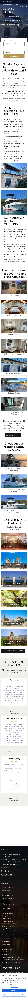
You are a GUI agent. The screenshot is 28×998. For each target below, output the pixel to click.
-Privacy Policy (5, 890)
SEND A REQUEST (12, 435)
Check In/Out (8, 40)
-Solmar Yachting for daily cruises (11, 957)
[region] (14, 985)
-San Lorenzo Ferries (7, 926)
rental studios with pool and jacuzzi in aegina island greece (11, 656)
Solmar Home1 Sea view (14, 354)
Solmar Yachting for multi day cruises (14, 511)
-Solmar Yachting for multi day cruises (12, 959)
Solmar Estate (14, 393)
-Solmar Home (5, 941)
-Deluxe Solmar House (8, 952)
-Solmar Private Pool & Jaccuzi (10, 939)
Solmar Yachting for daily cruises (14, 490)
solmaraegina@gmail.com (12, 4)
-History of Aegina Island (8, 916)
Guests (6, 49)
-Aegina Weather (6, 918)
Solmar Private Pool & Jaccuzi (14, 413)
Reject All (20, 994)
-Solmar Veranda (6, 944)
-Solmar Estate (5, 954)
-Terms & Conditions (7, 887)
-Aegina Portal (5, 929)
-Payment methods (7, 898)
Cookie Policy (14, 987)
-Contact (3, 910)
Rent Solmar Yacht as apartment (14, 469)
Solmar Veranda (14, 315)
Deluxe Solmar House (14, 374)
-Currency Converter (7, 921)
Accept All (14, 990)
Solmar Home (14, 296)
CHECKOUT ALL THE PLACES (12, 651)
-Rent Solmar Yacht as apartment (11, 962)
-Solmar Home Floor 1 (7, 949)
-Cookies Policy (5, 893)
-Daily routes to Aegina (8, 923)
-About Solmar (5, 908)
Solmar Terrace (14, 335)
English (23, 6)
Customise (7, 994)
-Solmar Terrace (6, 946)
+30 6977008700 (7, 2)
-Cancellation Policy (7, 895)
